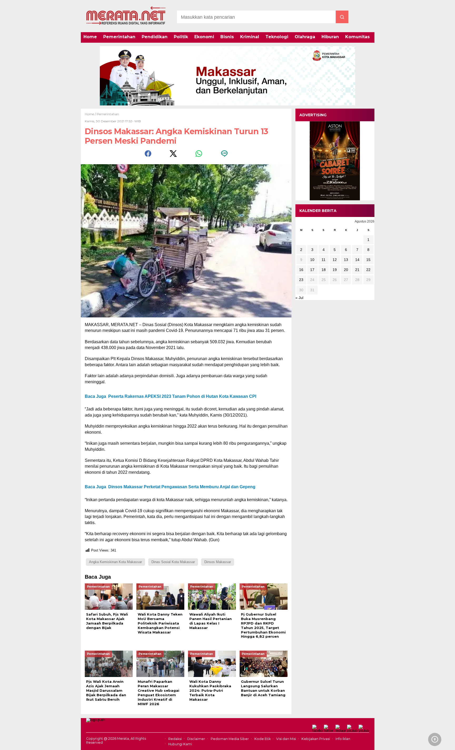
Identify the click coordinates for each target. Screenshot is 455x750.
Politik (181, 36)
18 (324, 270)
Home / (91, 114)
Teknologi (276, 36)
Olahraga (305, 36)
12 (335, 260)
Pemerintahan (119, 36)
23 (301, 280)
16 (301, 270)
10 (312, 260)
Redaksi (175, 739)
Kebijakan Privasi (315, 739)
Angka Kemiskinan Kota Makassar (115, 562)
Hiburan (330, 36)
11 (323, 260)
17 (312, 270)
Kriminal (249, 36)
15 (368, 260)
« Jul (299, 298)
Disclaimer (196, 739)
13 (346, 260)
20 (346, 270)
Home (90, 36)
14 (357, 260)
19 (335, 270)
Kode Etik (262, 739)
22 (368, 270)
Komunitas (357, 36)
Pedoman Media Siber (230, 739)
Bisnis (227, 36)
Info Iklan (342, 739)
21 (357, 270)
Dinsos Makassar (217, 562)
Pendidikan (154, 36)
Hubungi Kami (180, 744)
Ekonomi (204, 36)
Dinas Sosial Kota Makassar (173, 562)
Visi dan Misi (286, 739)
